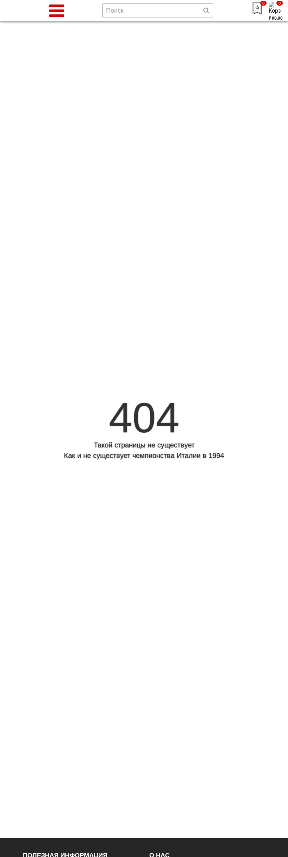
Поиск (115, 10)
